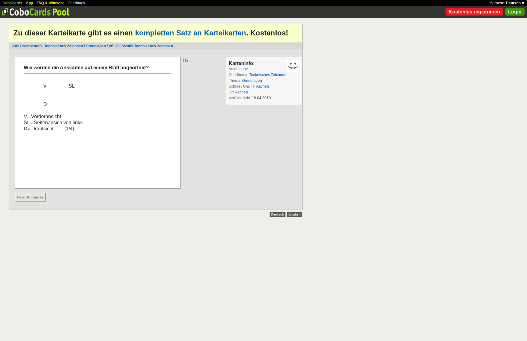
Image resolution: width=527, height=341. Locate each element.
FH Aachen (260, 86)
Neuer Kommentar (30, 197)
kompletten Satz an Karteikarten (190, 33)
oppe (243, 69)
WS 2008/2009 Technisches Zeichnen (141, 46)
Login (515, 11)
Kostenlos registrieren (474, 11)
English (295, 214)
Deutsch (514, 3)
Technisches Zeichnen (63, 46)
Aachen (241, 92)
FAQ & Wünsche (51, 3)
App (29, 3)
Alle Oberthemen (26, 46)
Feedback (76, 3)
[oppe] (293, 66)
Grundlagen (96, 46)
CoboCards (12, 3)
